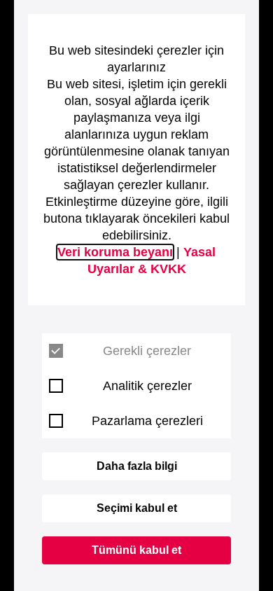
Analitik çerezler (147, 386)
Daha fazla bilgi (137, 466)
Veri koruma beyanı (115, 252)
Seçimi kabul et (137, 508)
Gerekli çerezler (147, 351)
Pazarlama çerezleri (147, 421)
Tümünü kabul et (136, 550)
